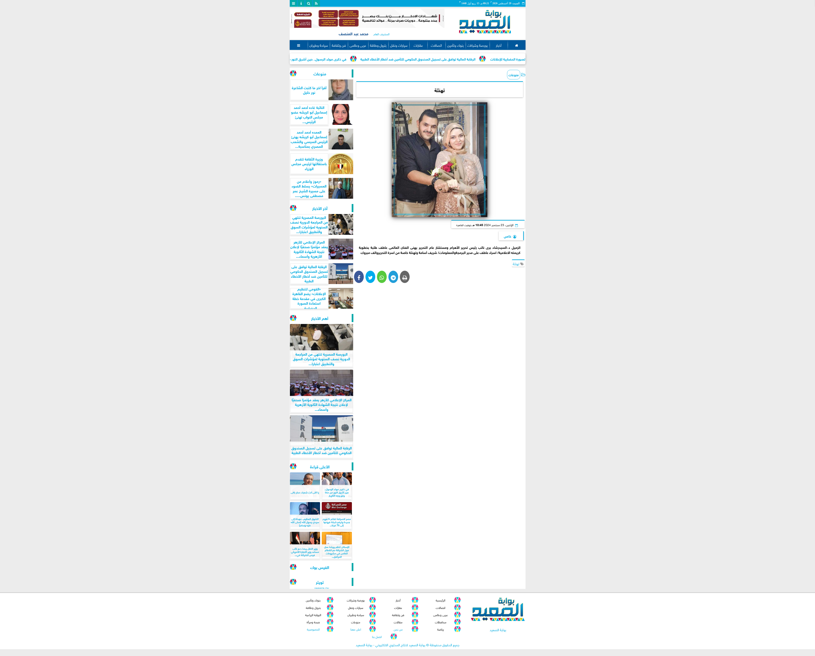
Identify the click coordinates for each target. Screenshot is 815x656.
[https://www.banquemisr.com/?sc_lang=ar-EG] (367, 18)
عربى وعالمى (358, 45)
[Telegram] (393, 277)
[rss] (316, 3)
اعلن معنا (355, 629)
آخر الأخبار (319, 207)
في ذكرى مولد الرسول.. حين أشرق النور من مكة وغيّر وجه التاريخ (346, 59)
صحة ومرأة (313, 621)
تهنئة (516, 263)
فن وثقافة (339, 45)
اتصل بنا (377, 636)
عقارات (418, 45)
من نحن (397, 629)
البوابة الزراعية (313, 614)
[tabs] (293, 3)
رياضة (440, 629)
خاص (507, 236)
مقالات (398, 621)
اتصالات (436, 45)
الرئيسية (440, 600)
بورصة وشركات (477, 45)
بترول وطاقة (378, 45)
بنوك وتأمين (455, 45)
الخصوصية (313, 629)
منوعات (514, 74)
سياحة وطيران (318, 45)
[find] (308, 3)
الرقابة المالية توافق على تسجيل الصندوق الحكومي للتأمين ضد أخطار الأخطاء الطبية (462, 59)
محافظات (440, 621)
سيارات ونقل (399, 45)
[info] (301, 3)
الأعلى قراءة (320, 466)
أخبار (498, 45)
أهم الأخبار (319, 317)
